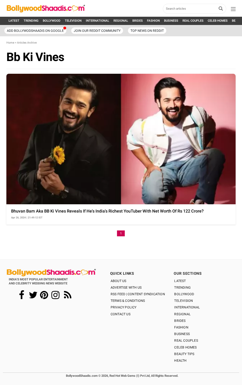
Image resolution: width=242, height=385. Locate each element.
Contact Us (120, 314)
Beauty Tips (184, 354)
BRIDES (137, 20)
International (187, 307)
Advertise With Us (126, 287)
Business (182, 334)
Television (183, 301)
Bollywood (184, 294)
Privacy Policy (124, 307)
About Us (118, 281)
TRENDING (31, 20)
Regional (182, 314)
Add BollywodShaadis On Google (35, 31)
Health (180, 360)
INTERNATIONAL (97, 20)
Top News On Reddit (147, 31)
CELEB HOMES (218, 20)
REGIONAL (120, 20)
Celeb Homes (185, 347)
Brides (180, 321)
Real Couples (186, 340)
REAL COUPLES (192, 20)
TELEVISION (73, 20)
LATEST (14, 20)
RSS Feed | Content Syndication (138, 294)
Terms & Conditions (128, 301)
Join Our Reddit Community (97, 31)
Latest (180, 281)
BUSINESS (171, 20)
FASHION (153, 20)
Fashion (181, 327)
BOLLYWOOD (51, 20)
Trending (182, 287)
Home (10, 42)
